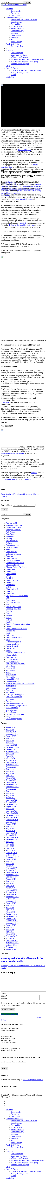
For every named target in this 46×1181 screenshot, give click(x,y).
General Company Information (18, 624)
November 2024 (12, 747)
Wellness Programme (14, 719)
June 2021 (10, 809)
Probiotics (10, 699)
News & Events (12, 1169)
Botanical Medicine (13, 554)
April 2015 (10, 910)
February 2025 (11, 745)
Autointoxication (12, 545)
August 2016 (11, 879)
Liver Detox (10, 666)
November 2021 (12, 804)
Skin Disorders (11, 710)
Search (27, 2)
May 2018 (10, 846)
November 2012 (12, 943)
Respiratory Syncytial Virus (16, 705)
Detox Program (17, 1154)
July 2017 (9, 861)
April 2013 (10, 932)
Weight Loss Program (19, 1158)
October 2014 (11, 914)
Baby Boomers (12, 547)
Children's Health (12, 565)
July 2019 (9, 826)
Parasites (9, 690)
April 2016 (10, 886)
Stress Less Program (18, 1156)
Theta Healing (16, 1143)
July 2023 (9, 769)
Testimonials (15, 1112)
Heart (8, 640)
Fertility (9, 618)
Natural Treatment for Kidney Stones (20, 683)
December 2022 (12, 782)
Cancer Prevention (13, 560)
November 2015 (12, 897)
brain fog (22, 223)
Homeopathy (11, 657)
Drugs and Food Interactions (17, 596)
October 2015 (11, 899)
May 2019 (10, 828)
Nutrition (14, 1138)
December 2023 (12, 762)
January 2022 (11, 802)
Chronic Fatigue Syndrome (16, 567)
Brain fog (4, 494)
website (34, 473)
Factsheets (15, 1114)
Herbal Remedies (12, 646)
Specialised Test (17, 1147)
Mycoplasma (11, 675)
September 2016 (12, 877)
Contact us (10, 1178)
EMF (8, 598)
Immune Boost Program (20, 1165)
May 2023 (10, 773)
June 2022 (10, 793)
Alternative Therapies (14, 1119)
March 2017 (10, 866)
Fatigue (9, 615)
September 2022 (12, 787)
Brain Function (12, 558)
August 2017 (11, 859)
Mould (8, 673)
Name (4, 993)
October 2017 (11, 855)
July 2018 (9, 842)
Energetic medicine (13, 602)
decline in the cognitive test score (21, 225)
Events (13, 1176)
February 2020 (11, 817)
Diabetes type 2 (12, 589)
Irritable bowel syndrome (15, 664)
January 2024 (11, 760)
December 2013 (12, 921)
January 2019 (11, 835)
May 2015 (10, 908)
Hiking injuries (11, 655)
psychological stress (24, 199)
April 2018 (10, 848)
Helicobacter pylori (13, 642)
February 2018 (11, 853)
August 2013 (11, 925)
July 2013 (9, 927)
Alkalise (6, 402)
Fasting (9, 613)
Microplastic (10, 670)
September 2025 (12, 734)
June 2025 (10, 741)
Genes (8, 626)
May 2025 (10, 743)
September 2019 (12, 822)
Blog (8, 1167)
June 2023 (10, 771)
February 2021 (11, 811)
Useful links (15, 1116)
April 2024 (10, 756)
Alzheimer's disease (13, 527)
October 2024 (11, 749)
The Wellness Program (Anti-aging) (24, 1162)
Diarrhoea (10, 593)
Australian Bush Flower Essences (24, 1121)
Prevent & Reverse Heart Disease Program (27, 1160)
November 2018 (12, 839)
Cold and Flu (11, 571)
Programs (9, 1151)
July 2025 (9, 738)
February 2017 (11, 868)
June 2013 (10, 930)
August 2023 (11, 767)
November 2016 (12, 875)
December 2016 (12, 872)
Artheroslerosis (12, 541)
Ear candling (16, 1125)
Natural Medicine (13, 193)
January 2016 (11, 892)
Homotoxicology (17, 1132)
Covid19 (11, 494)
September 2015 (12, 901)
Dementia (9, 582)
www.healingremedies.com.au (12, 453)
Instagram (27, 479)
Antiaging (10, 536)
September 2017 (12, 857)
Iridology (14, 1134)
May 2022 (10, 795)
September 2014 (12, 916)
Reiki (13, 1140)
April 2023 (10, 776)
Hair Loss (9, 635)
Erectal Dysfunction (13, 607)
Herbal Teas (10, 648)
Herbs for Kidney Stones (15, 653)
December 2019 (12, 820)
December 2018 (12, 837)
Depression (10, 585)
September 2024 (12, 752)
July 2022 (9, 791)
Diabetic (9, 591)
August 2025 (11, 736)
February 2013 (11, 936)
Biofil (8, 549)
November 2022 (12, 784)
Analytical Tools (12, 1145)
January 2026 (11, 732)
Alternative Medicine (14, 525)
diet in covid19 (21, 494)
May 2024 (10, 754)
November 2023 (12, 765)
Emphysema (10, 600)
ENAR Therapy (17, 1127)
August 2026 (11, 727)
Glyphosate (10, 631)
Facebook (7, 479)
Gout (8, 633)
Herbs (8, 651)
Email (4, 996)
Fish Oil (9, 620)
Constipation (11, 574)
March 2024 (10, 758)
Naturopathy (11, 686)
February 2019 (11, 833)
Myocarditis (10, 677)
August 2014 (11, 919)
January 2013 (11, 938)
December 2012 (12, 941)
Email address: (7, 505)
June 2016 (10, 883)
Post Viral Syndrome (14, 697)
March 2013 (10, 934)
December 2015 (12, 894)
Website (4, 998)
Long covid (10, 668)
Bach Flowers (16, 1123)
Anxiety (9, 538)
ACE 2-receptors (24, 150)
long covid (31, 494)
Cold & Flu (10, 569)
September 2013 (12, 923)
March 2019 (10, 831)
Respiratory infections (14, 703)
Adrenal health (11, 523)
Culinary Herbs (12, 580)
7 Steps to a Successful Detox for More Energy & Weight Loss (26, 1172)
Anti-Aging (10, 532)
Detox (8, 587)
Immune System (30, 191)
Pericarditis (10, 692)
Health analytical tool (14, 637)
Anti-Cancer (10, 534)
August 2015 (11, 903)
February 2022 (11, 800)
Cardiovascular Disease (15, 563)
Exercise (9, 611)
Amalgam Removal (13, 530)
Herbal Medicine (12, 644)
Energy (9, 604)
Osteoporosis (11, 688)
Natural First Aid (12, 679)
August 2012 (11, 949)
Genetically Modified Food (16, 629)
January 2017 (11, 870)
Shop (8, 1149)
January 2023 (11, 780)
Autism (9, 543)
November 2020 (12, 815)
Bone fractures (11, 552)
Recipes (9, 701)
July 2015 (9, 905)
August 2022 (11, 789)
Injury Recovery (12, 662)
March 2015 (10, 912)
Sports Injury (11, 712)
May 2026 (10, 730)
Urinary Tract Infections (15, 714)
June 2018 (10, 844)
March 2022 (10, 798)
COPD (8, 576)
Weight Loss (11, 716)
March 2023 (10, 778)
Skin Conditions (12, 708)
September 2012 (12, 947)
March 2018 (10, 850)
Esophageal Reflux (13, 609)
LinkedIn (15, 479)
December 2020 (12, 813)
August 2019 (11, 824)
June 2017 (10, 864)
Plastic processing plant (15, 694)
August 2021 (11, 806)
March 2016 (10, 888)
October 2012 (11, 945)
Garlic (8, 622)
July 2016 (9, 881)
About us (9, 1110)
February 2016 (11, 890)
